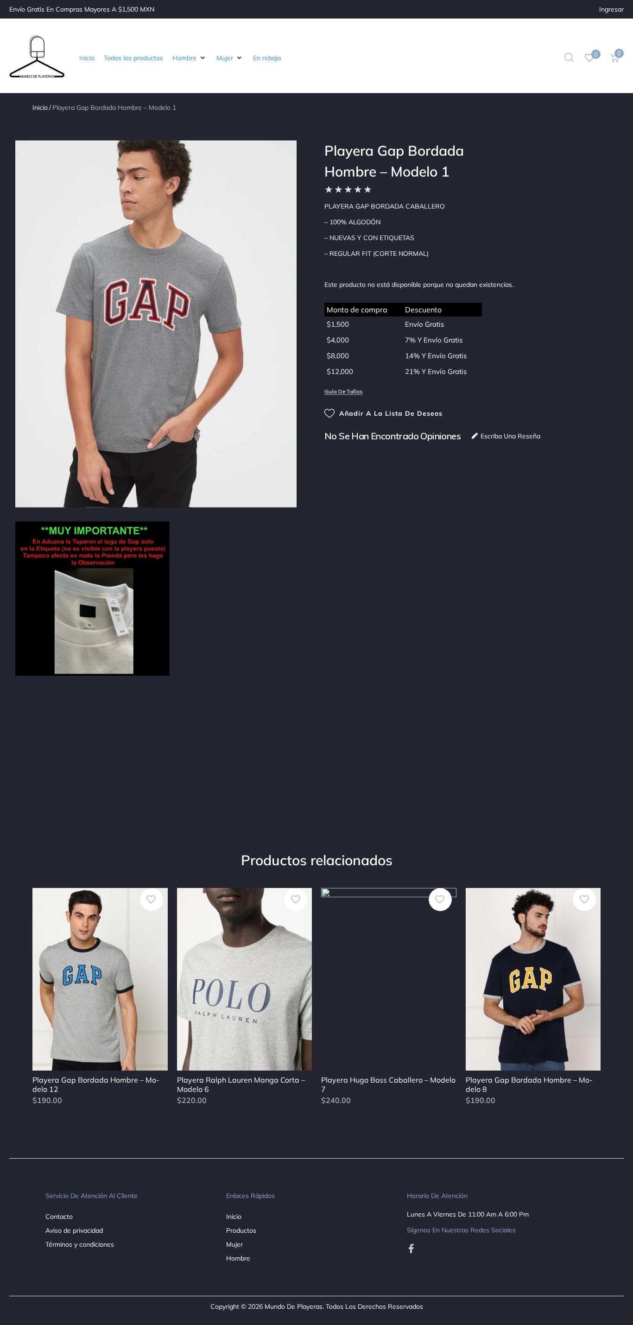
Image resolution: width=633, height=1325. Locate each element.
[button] (190, 58)
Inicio (40, 107)
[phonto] (92, 598)
